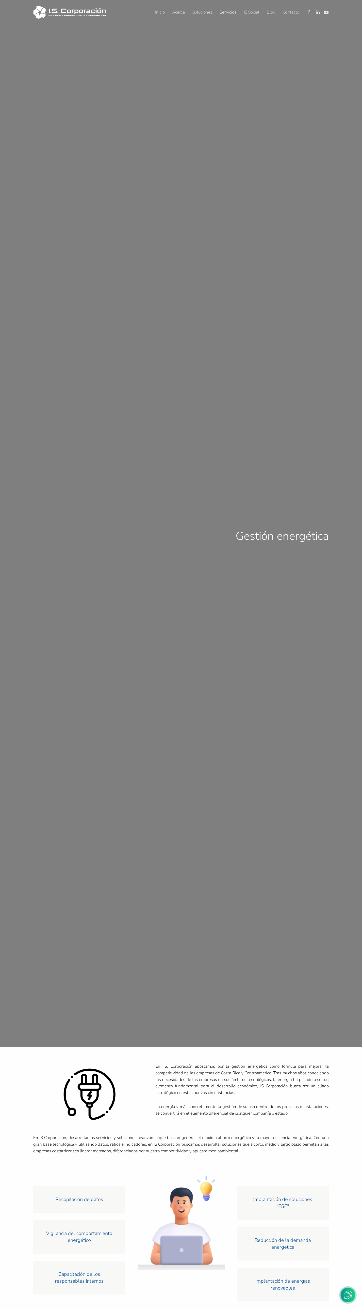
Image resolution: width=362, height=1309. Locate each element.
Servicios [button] (228, 12)
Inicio (160, 12)
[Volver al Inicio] (69, 12)
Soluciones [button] (202, 12)
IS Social (251, 12)
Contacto (291, 12)
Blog (271, 12)
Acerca (178, 12)
